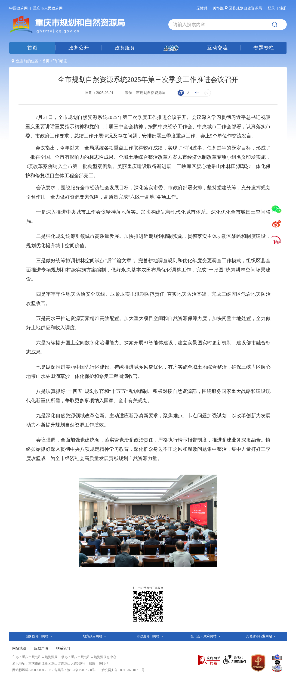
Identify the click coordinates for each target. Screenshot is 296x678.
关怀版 (218, 8)
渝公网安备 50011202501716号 (123, 670)
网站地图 (19, 648)
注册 (283, 8)
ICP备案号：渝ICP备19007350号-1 (73, 670)
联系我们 (63, 648)
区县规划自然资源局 (245, 8)
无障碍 (201, 8)
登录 (271, 8)
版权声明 (41, 648)
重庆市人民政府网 (48, 8)
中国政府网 (18, 8)
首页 (45, 61)
